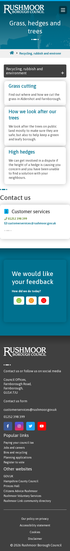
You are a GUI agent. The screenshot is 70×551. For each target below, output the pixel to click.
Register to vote (14, 462)
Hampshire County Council (21, 481)
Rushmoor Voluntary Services (22, 495)
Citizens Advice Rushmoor (21, 491)
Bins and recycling (15, 452)
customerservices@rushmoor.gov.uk (32, 223)
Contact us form (15, 401)
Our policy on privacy (35, 518)
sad (43, 300)
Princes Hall (11, 486)
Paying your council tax (19, 442)
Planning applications (18, 457)
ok (31, 300)
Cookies (35, 532)
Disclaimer (35, 538)
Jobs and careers (14, 447)
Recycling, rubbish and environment (42, 53)
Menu (63, 10)
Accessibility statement (35, 525)
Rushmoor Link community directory (27, 500)
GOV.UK (8, 476)
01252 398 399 (17, 218)
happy (19, 300)
